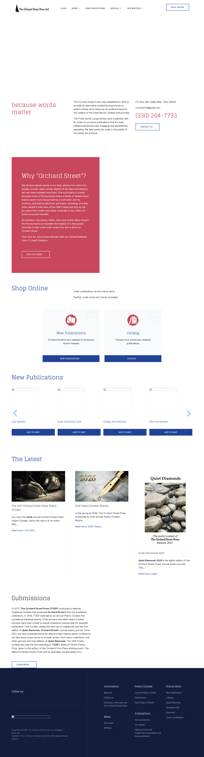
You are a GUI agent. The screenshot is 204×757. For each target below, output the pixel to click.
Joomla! (15, 736)
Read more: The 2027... (24, 530)
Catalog (133, 333)
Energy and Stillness (114, 422)
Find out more (34, 254)
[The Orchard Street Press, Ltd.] (35, 8)
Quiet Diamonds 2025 (69, 422)
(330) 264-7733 (156, 115)
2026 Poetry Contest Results (92, 506)
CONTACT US (146, 126)
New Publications (71, 333)
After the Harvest (158, 422)
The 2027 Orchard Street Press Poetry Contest (34, 508)
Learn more (23, 664)
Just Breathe (19, 422)
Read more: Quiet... (148, 573)
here (79, 652)
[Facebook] (26, 691)
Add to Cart (33, 432)
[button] (76, 8)
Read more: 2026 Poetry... (88, 526)
